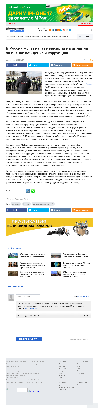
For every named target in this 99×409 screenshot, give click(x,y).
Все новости (11, 36)
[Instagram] (67, 30)
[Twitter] (61, 30)
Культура (43, 36)
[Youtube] (64, 30)
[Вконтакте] (53, 30)
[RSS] (50, 30)
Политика (19, 36)
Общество (35, 36)
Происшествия (56, 36)
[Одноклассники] (58, 30)
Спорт (49, 36)
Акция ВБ (65, 36)
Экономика (27, 36)
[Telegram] (70, 30)
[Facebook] (56, 30)
